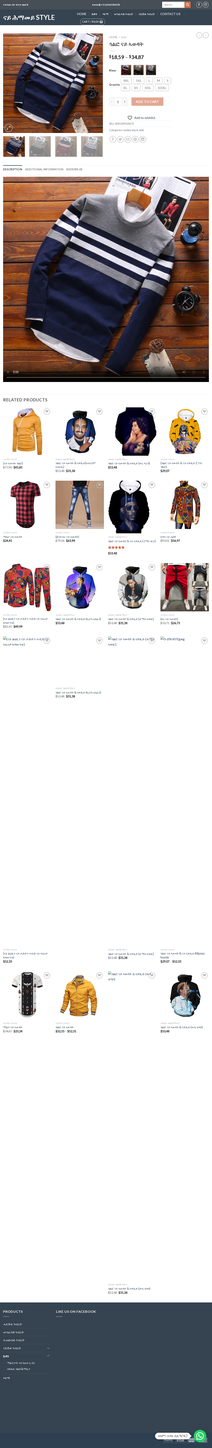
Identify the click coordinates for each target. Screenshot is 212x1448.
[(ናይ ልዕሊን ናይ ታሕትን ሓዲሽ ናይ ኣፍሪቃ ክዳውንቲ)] (27, 587)
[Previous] (10, 83)
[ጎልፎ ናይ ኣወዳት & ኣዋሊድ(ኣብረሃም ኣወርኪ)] (79, 431)
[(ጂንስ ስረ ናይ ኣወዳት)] (79, 505)
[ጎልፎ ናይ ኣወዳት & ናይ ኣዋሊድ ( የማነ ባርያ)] (132, 507)
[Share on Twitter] (120, 139)
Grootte (114, 84)
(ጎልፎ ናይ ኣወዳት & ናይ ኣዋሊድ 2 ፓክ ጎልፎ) (181, 465)
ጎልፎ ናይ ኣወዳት (64, 1027)
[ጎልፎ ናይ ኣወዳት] (79, 995)
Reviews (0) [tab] (74, 169)
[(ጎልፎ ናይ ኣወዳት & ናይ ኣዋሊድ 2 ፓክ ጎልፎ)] (184, 431)
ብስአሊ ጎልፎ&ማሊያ (18, 1369)
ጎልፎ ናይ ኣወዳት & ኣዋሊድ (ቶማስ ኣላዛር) (131, 619)
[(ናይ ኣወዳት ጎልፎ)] (27, 431)
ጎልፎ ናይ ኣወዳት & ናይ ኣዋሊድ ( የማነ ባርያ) (132, 541)
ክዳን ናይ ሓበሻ (168, 536)
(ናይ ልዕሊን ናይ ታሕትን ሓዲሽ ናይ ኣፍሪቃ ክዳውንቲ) (25, 620)
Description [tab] (12, 169)
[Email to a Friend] (127, 139)
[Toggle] (48, 1348)
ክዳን (94, 14)
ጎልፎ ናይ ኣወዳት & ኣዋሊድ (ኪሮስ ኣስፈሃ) (78, 619)
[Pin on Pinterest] (135, 139)
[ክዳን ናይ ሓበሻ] (184, 505)
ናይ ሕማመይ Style (29, 17)
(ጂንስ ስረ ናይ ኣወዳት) (67, 536)
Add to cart (147, 101)
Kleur (112, 70)
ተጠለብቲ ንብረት (14, 1340)
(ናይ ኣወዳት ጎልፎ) (13, 463)
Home (81, 14)
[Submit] (187, 5)
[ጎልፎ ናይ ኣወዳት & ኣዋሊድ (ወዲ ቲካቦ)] (132, 1126)
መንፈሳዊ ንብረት (123, 14)
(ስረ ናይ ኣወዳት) (169, 619)
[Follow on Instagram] (206, 5)
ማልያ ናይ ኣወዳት (12, 536)
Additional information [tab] (44, 169)
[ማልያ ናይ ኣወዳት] (27, 505)
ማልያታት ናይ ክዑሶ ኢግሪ (21, 1363)
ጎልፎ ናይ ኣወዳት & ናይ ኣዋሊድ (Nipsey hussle (182, 955)
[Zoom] (9, 128)
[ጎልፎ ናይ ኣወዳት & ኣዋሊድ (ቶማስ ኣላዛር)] (132, 587)
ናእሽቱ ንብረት (147, 14)
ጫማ (105, 14)
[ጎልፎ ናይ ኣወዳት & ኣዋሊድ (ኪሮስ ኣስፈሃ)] (79, 587)
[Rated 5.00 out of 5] (116, 547)
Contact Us (170, 14)
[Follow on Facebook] (199, 5)
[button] (200, 1436)
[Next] (95, 83)
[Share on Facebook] (113, 139)
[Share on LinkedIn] (142, 139)
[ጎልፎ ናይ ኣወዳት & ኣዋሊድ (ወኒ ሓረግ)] (132, 431)
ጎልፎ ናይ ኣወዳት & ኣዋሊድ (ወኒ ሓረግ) (129, 463)
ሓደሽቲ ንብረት (130, 130)
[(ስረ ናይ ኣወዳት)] (184, 587)
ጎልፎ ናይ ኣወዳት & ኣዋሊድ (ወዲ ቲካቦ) (129, 1288)
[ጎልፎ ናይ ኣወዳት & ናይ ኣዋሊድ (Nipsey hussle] (184, 791)
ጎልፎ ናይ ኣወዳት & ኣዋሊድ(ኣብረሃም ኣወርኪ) (75, 465)
